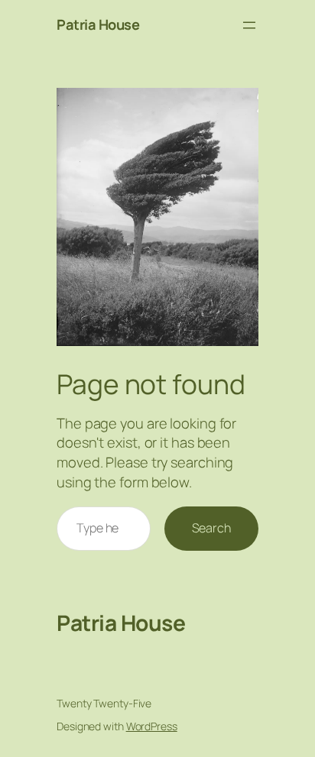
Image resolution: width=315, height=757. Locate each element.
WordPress (151, 726)
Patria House (98, 24)
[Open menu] (249, 25)
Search (211, 527)
